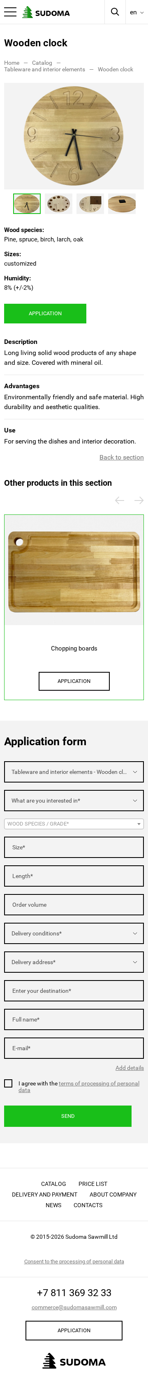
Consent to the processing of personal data (74, 1261)
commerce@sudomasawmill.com (74, 1307)
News (53, 1205)
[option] (74, 136)
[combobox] (74, 772)
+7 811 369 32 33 (74, 1293)
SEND (68, 1116)
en (133, 12)
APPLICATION (45, 313)
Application (74, 1330)
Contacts (88, 1205)
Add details (130, 1068)
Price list (93, 1184)
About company (113, 1194)
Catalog (53, 1184)
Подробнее (74, 600)
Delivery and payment (44, 1194)
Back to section (121, 457)
